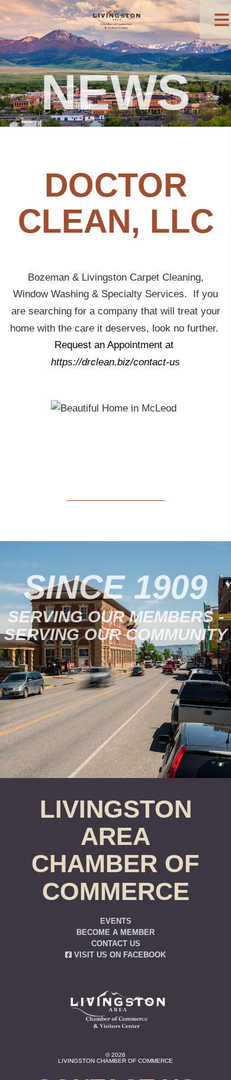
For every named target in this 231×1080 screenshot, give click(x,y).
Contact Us (115, 944)
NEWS (115, 92)
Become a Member (115, 932)
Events (115, 921)
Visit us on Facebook (119, 955)
